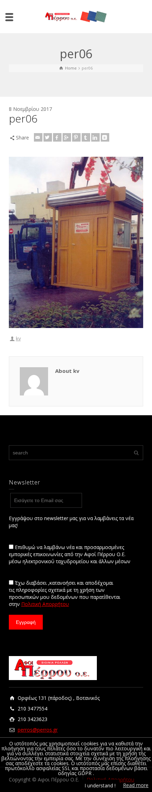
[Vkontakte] (105, 137)
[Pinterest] (76, 137)
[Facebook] (57, 137)
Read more (135, 785)
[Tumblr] (86, 137)
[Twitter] (47, 137)
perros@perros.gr (38, 729)
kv (18, 338)
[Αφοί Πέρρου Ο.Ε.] (76, 16)
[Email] (38, 137)
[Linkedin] (95, 137)
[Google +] (67, 137)
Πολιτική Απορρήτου (45, 604)
